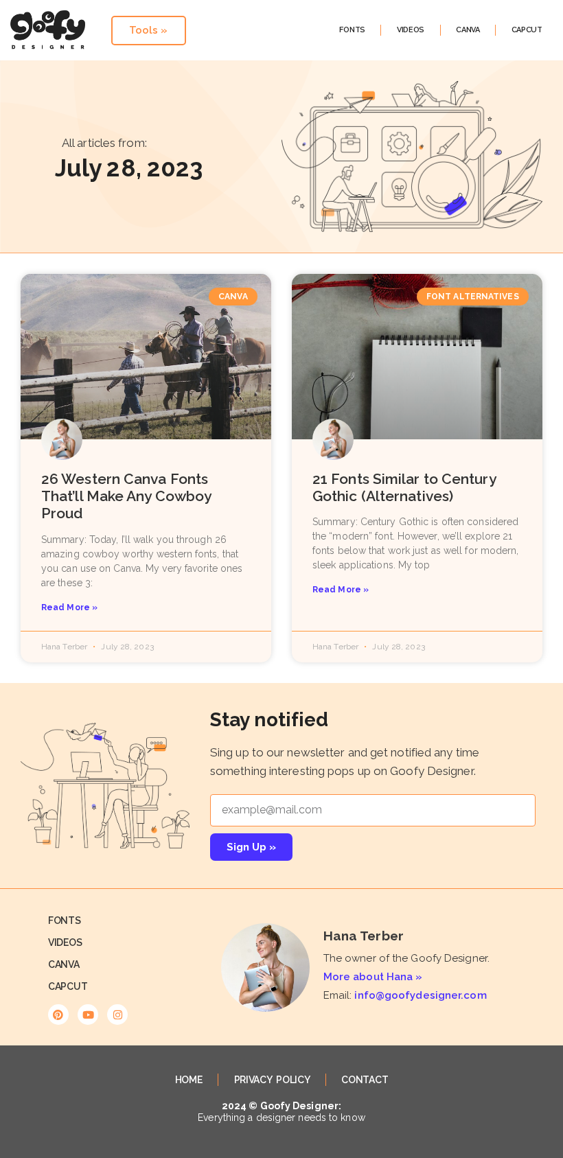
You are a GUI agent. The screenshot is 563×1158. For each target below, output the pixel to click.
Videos (410, 29)
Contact (364, 1079)
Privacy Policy (272, 1079)
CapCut (527, 29)
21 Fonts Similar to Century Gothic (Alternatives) (404, 487)
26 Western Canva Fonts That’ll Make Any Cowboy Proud (126, 496)
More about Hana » (373, 977)
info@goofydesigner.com (420, 995)
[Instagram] (117, 1014)
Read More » (69, 607)
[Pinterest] (58, 1014)
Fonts (352, 29)
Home (189, 1079)
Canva (468, 29)
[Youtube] (88, 1014)
